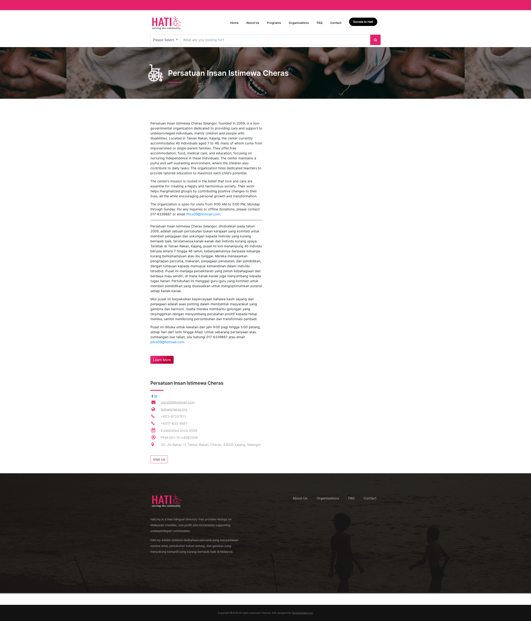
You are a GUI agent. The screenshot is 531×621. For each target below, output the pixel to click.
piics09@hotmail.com (167, 342)
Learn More (162, 360)
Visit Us (159, 459)
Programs (274, 22)
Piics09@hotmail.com (203, 214)
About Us (252, 22)
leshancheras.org (174, 409)
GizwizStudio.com (302, 612)
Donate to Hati (363, 21)
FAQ (320, 22)
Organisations (299, 22)
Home (234, 22)
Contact (335, 22)
